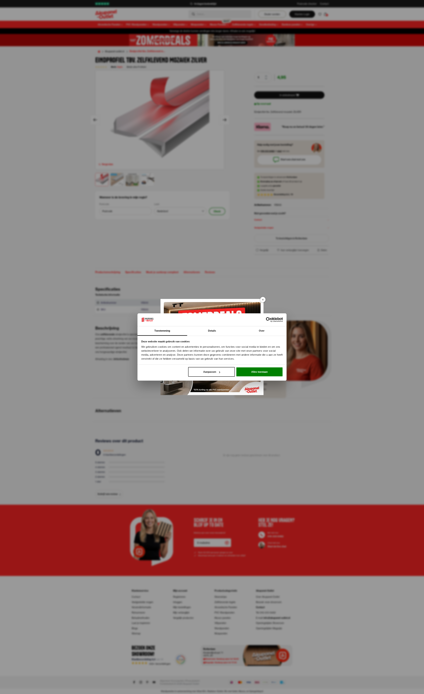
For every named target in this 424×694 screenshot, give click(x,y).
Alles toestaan (259, 371)
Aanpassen (209, 371)
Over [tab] (262, 330)
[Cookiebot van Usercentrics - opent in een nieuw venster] (268, 319)
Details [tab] (212, 330)
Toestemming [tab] (162, 330)
